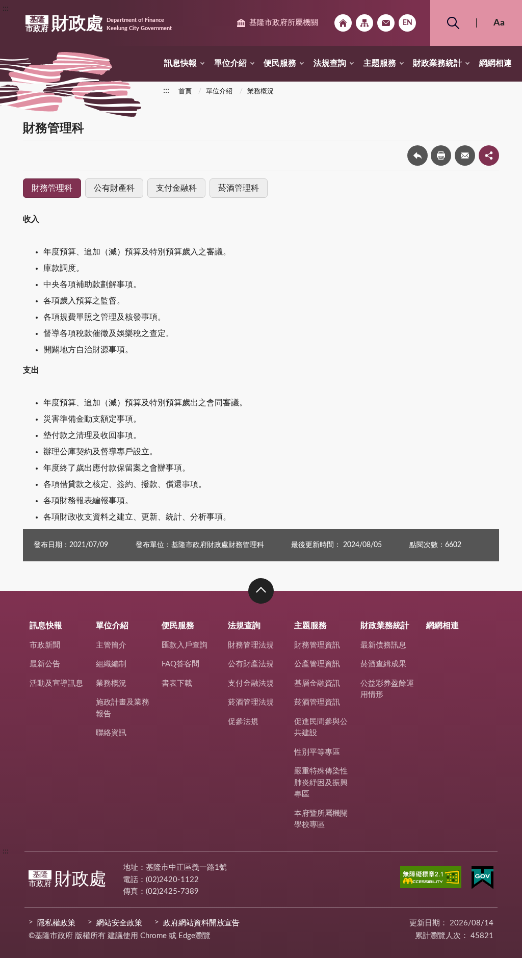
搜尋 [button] (453, 23)
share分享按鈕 (489, 155)
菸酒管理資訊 (317, 702)
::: (6, 8)
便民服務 (280, 63)
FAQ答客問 (180, 664)
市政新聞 (45, 645)
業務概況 (260, 91)
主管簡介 (111, 645)
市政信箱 (386, 23)
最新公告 (45, 664)
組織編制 (111, 664)
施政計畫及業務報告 (122, 708)
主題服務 (379, 63)
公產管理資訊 (317, 664)
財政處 (98, 24)
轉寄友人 (465, 155)
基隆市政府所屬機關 (283, 23)
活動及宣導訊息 (56, 683)
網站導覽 (364, 23)
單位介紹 (230, 63)
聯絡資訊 (111, 733)
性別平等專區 (317, 752)
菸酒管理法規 (251, 702)
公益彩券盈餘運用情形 (387, 689)
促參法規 (243, 722)
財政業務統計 (437, 63)
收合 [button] (261, 591)
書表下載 (177, 683)
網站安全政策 (119, 923)
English (407, 23)
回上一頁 (417, 155)
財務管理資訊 (317, 645)
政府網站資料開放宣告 (201, 923)
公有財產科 (114, 188)
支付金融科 (176, 188)
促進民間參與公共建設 (321, 727)
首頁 (185, 91)
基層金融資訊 (317, 683)
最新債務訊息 (383, 645)
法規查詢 (330, 63)
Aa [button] (499, 23)
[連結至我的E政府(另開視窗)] (482, 879)
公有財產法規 (251, 664)
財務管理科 (52, 188)
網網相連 (495, 63)
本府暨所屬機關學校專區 (321, 819)
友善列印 (441, 155)
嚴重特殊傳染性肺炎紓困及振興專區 (321, 782)
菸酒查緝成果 (383, 664)
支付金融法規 (251, 683)
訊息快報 (180, 63)
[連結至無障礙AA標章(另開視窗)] (430, 879)
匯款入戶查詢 (184, 645)
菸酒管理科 (238, 188)
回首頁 (343, 23)
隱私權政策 (56, 923)
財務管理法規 (251, 645)
